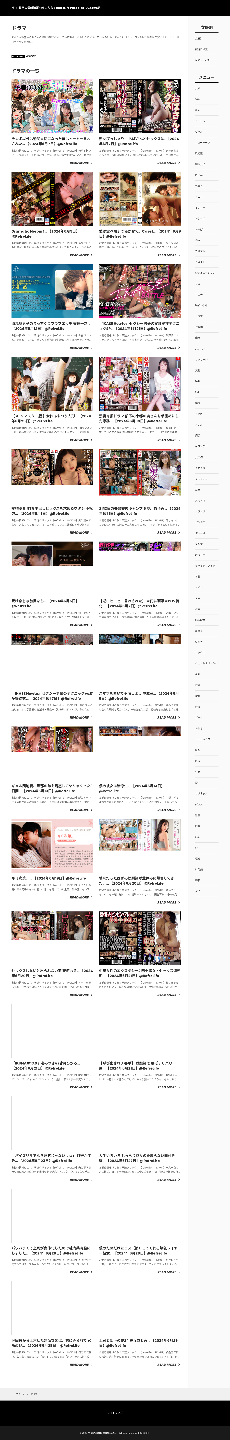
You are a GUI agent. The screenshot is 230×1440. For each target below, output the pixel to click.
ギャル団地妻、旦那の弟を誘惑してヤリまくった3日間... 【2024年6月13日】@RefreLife (52, 788)
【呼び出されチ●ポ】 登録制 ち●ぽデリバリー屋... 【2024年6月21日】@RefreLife (137, 1066)
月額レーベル (202, 60)
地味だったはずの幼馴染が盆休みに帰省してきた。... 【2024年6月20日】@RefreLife (136, 881)
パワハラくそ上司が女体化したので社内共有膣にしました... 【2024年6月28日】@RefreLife (51, 1251)
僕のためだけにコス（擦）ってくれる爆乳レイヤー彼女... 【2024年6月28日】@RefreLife (138, 1251)
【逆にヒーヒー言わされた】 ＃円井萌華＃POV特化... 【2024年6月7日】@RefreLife (139, 603)
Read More (79, 162)
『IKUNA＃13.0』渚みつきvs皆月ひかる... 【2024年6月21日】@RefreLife (46, 1066)
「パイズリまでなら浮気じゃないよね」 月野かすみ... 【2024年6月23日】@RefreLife (51, 1158)
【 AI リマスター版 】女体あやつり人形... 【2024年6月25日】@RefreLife (51, 419)
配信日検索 (201, 49)
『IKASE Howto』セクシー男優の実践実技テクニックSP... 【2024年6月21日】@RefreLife (139, 326)
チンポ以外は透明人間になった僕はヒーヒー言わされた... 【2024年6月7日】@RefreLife (51, 141)
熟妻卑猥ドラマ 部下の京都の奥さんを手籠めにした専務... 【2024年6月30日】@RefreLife (139, 419)
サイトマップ (115, 1413)
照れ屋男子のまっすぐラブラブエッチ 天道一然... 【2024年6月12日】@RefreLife (51, 326)
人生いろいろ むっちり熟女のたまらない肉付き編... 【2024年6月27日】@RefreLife (137, 1158)
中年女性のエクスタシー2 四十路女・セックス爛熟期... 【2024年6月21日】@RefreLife (140, 973)
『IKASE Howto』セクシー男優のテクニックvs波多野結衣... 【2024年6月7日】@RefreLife (52, 696)
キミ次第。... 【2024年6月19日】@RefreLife (49, 878)
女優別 (199, 38)
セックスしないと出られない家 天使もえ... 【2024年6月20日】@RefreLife (52, 973)
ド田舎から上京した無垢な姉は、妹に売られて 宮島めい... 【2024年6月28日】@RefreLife (51, 1343)
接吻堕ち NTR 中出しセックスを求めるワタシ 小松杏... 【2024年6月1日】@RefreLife (52, 511)
